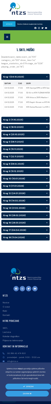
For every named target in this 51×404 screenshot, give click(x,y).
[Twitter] (42, 28)
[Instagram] (39, 28)
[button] (7, 37)
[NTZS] (25, 8)
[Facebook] (35, 28)
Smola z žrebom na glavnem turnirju (30, 24)
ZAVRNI (26, 394)
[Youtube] (46, 28)
